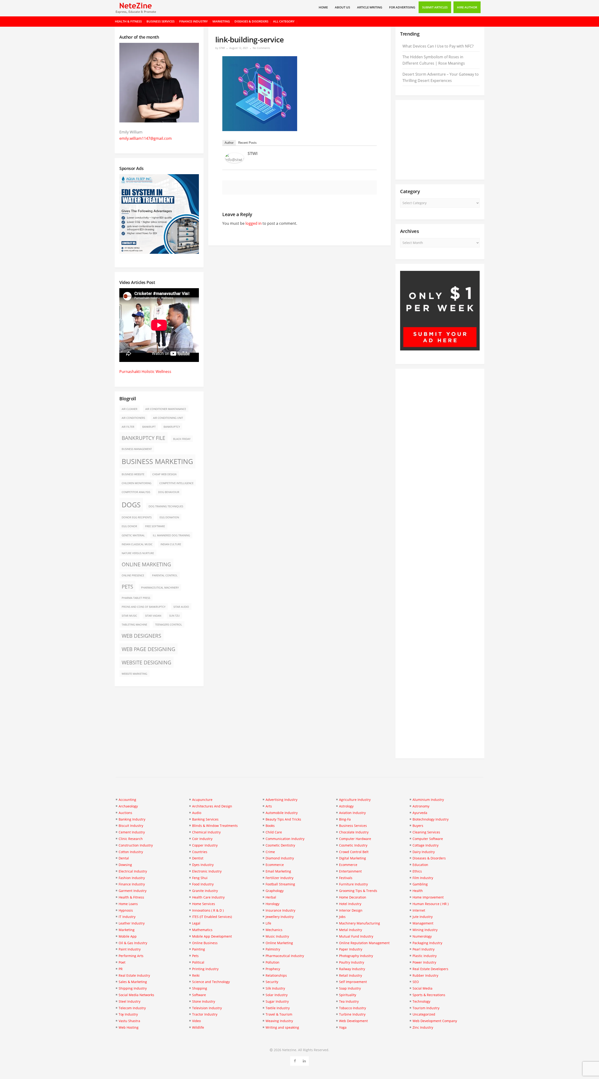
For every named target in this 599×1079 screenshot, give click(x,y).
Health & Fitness (128, 21)
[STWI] (234, 161)
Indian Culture (171, 544)
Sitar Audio (181, 606)
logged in (253, 223)
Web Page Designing (148, 649)
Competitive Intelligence (176, 483)
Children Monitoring (136, 483)
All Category (284, 21)
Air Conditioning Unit (168, 418)
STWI (222, 48)
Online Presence (133, 575)
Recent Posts (247, 142)
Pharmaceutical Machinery (160, 587)
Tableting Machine (134, 624)
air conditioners (133, 418)
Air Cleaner (129, 409)
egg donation (169, 517)
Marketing (221, 21)
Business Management (137, 449)
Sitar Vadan (153, 615)
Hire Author (467, 7)
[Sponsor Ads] (440, 349)
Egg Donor (129, 526)
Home (323, 7)
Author (229, 142)
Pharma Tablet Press (136, 598)
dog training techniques (166, 506)
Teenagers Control (168, 624)
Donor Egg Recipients (137, 517)
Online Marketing (146, 564)
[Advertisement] (440, 140)
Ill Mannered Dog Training (171, 535)
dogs (131, 504)
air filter (128, 426)
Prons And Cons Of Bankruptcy (143, 606)
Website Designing (146, 662)
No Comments (261, 48)
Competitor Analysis (136, 492)
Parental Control (165, 575)
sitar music (129, 615)
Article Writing (369, 7)
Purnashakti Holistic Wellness (145, 371)
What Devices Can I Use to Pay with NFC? (438, 46)
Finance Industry (193, 21)
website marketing (134, 673)
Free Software (155, 526)
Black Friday (181, 439)
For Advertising (402, 7)
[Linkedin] (304, 1060)
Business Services (160, 21)
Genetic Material (133, 535)
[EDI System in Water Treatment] (159, 252)
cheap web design (164, 474)
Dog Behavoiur (168, 492)
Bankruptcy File (143, 438)
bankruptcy (172, 426)
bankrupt (149, 426)
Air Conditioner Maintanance (165, 409)
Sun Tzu (174, 615)
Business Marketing (157, 461)
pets (127, 586)
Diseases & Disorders (251, 21)
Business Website (133, 474)
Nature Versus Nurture (138, 553)
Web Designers (141, 635)
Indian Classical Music (137, 544)
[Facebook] (295, 1060)
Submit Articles (435, 7)
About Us (342, 7)
